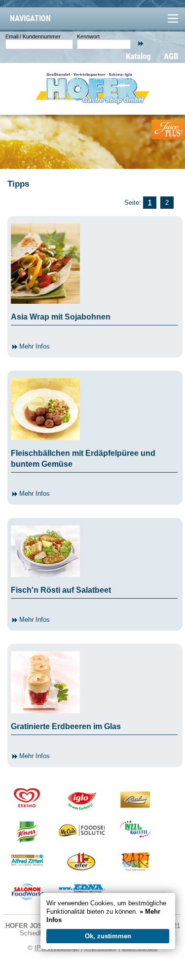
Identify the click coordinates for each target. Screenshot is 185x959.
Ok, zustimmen (108, 936)
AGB (171, 56)
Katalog (138, 56)
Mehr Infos (33, 346)
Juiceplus (167, 129)
